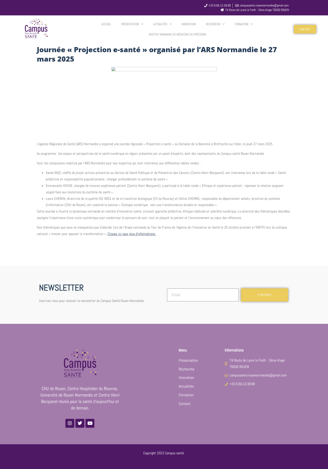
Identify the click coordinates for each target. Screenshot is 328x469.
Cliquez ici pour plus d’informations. (132, 233)
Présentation (130, 24)
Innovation (189, 24)
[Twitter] (79, 423)
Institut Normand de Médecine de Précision (177, 34)
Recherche (213, 24)
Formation (241, 24)
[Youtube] (89, 423)
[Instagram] (69, 423)
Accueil (106, 24)
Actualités (160, 24)
